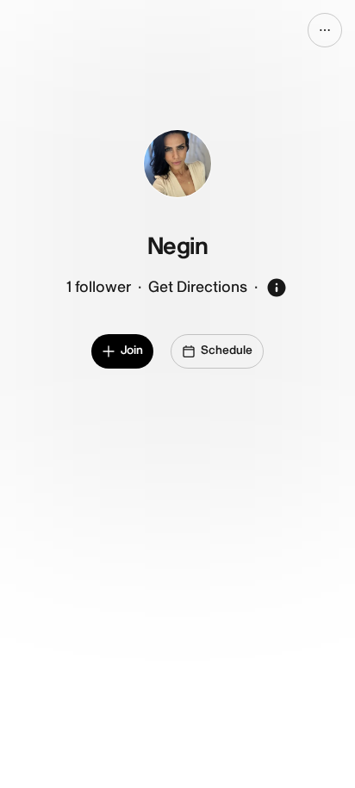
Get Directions (197, 287)
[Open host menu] (325, 30)
